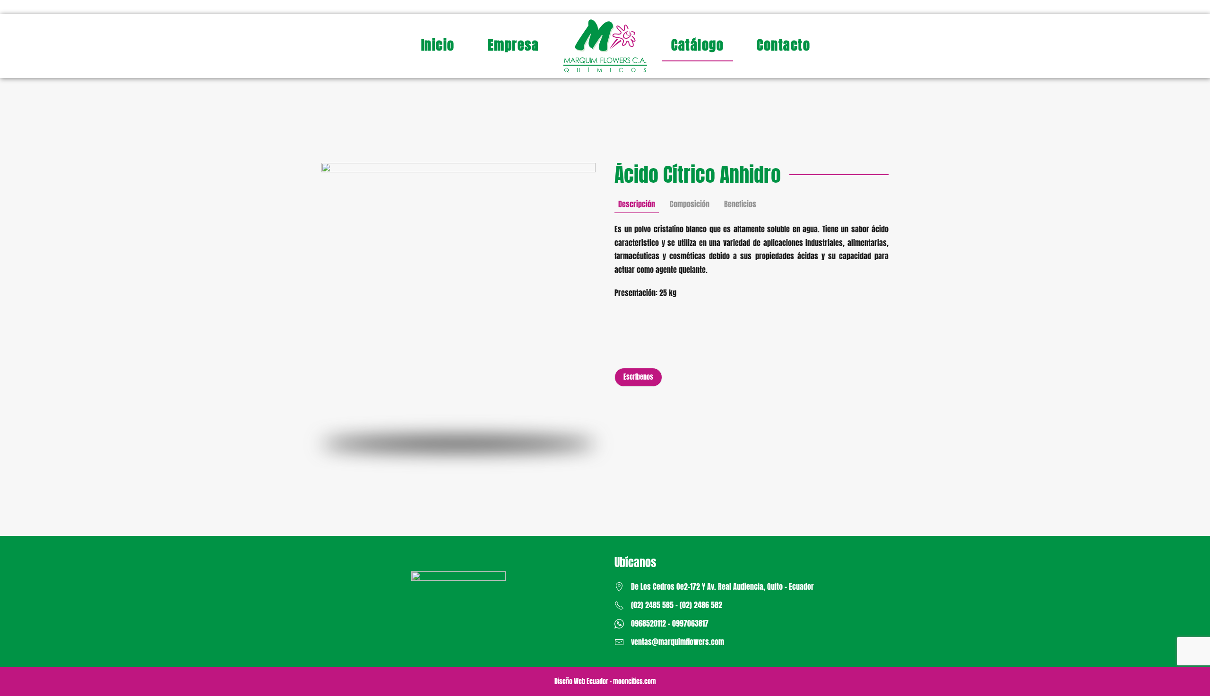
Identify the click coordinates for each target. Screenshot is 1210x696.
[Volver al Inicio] (605, 46)
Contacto (783, 45)
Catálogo (697, 45)
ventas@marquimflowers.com (677, 641)
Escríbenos (638, 377)
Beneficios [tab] (740, 204)
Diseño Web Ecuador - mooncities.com (605, 682)
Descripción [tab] (636, 204)
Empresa (513, 45)
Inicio (438, 45)
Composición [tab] (689, 204)
